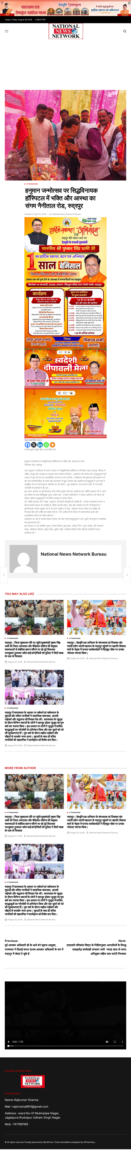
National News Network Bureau (67, 214)
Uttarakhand (32, 184)
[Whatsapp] (46, 445)
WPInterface (89, 1142)
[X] (34, 445)
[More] (52, 445)
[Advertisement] (65, 63)
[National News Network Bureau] (24, 559)
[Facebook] (27, 445)
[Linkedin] (40, 445)
